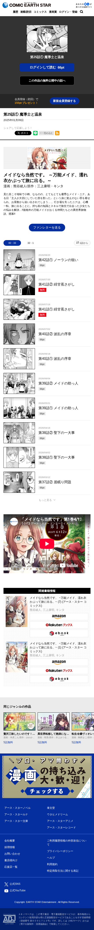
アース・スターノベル (17, 807)
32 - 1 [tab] (31, 243)
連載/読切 (25, 11)
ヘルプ (51, 857)
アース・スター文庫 (16, 821)
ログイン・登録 (68, 11)
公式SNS (15, 883)
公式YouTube (18, 890)
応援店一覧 (10, 866)
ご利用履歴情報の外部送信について (66, 842)
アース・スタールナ (16, 814)
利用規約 (52, 864)
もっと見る (45, 500)
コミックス (40, 11)
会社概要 (9, 840)
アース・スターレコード (61, 827)
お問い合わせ (12, 853)
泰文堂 (51, 807)
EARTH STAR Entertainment (41, 902)
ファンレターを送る (47, 227)
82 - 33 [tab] (12, 243)
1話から (84, 243)
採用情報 (9, 847)
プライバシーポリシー (60, 851)
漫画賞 (53, 11)
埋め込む (48, 133)
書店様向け (10, 860)
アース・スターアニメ (60, 821)
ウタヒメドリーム (57, 814)
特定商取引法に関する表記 (62, 870)
